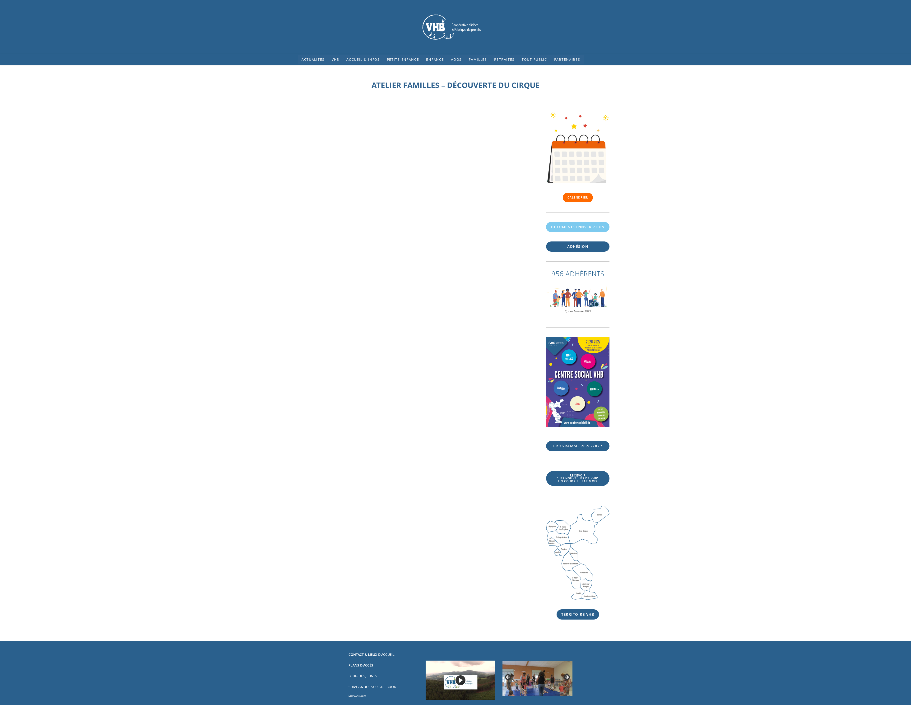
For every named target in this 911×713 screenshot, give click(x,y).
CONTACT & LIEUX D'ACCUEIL (372, 654)
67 (578, 446)
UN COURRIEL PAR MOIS (578, 478)
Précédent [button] (508, 677)
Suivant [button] (566, 677)
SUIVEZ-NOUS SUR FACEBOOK (372, 687)
